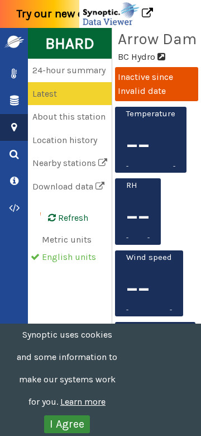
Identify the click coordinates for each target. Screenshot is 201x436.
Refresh (72, 217)
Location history (64, 140)
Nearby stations (65, 163)
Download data (63, 186)
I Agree (67, 424)
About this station (69, 116)
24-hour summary (69, 70)
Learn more (83, 401)
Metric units (67, 239)
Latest (44, 93)
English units (69, 257)
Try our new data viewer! (79, 13)
